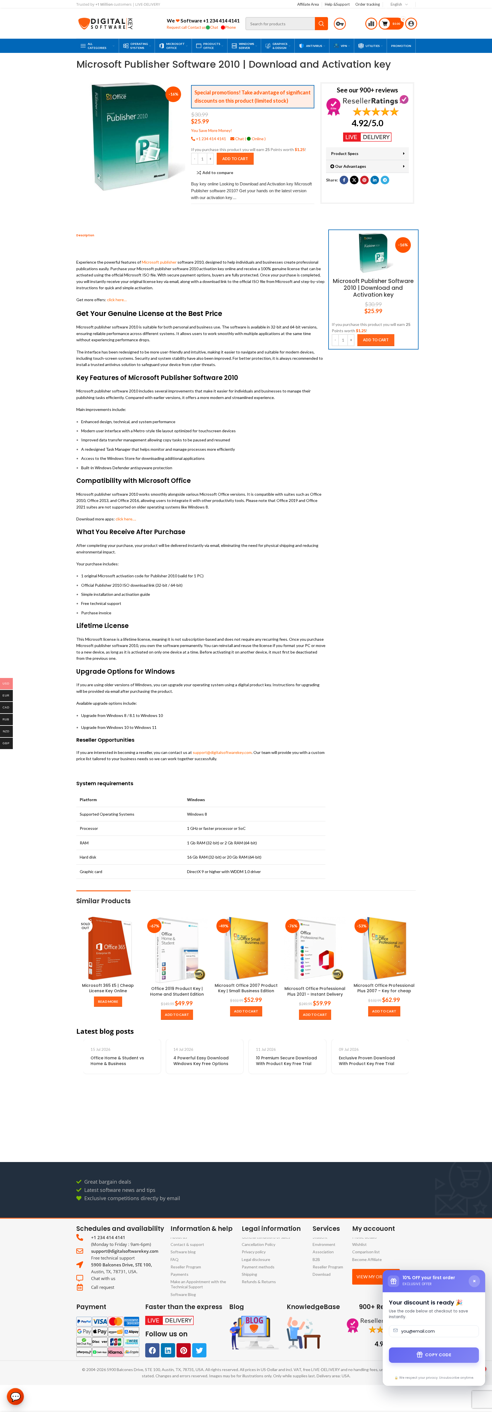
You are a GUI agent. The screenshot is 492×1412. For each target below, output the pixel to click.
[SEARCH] (321, 23)
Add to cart (235, 158)
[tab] (85, 235)
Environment (324, 1244)
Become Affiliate (367, 1259)
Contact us (197, 27)
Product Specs (344, 153)
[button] (367, 153)
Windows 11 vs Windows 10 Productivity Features (134, 1138)
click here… (117, 299)
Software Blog (183, 1294)
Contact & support (187, 1244)
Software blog (183, 1252)
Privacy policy (254, 1252)
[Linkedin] (168, 1350)
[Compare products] (372, 23)
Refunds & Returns (259, 1281)
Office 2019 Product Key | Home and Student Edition (177, 991)
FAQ (175, 1259)
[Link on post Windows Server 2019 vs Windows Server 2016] (304, 1078)
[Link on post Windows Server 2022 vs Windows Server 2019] (386, 1078)
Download (322, 1274)
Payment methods (258, 1266)
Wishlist (359, 1244)
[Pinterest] (184, 1350)
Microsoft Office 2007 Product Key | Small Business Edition (245, 988)
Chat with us (103, 1278)
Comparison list (366, 1252)
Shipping (249, 1274)
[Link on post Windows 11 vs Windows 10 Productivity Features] (138, 1078)
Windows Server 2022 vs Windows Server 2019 (380, 1138)
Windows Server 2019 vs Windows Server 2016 (296, 1138)
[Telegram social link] (385, 180)
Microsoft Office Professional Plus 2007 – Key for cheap (384, 988)
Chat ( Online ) (250, 138)
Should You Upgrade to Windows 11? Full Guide (214, 1138)
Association (323, 1252)
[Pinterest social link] (364, 180)
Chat (214, 27)
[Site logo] (105, 23)
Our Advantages (350, 166)
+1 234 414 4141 (221, 21)
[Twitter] (199, 1350)
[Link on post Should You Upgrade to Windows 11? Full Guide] (221, 1078)
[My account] (412, 23)
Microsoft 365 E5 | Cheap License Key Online (108, 988)
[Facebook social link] (344, 180)
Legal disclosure (256, 1259)
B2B (316, 1259)
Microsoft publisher (159, 262)
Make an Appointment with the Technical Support (198, 1284)
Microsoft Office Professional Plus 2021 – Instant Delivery (314, 991)
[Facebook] (152, 1350)
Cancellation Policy (258, 1244)
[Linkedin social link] (374, 180)
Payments (179, 1274)
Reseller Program (186, 1266)
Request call (177, 27)
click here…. (126, 518)
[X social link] (354, 180)
